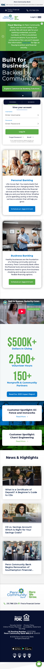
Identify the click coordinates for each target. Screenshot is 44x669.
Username (8, 111)
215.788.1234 (34, 10)
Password (8, 120)
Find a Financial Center (13, 10)
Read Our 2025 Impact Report (22, 394)
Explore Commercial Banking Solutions (22, 89)
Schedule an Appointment (22, 209)
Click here (26, 43)
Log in (33, 17)
